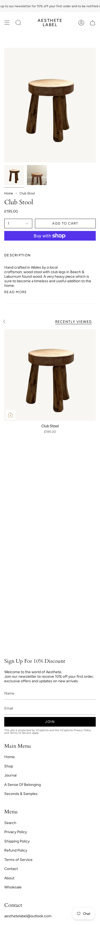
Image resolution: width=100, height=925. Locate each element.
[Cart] (92, 22)
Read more (15, 292)
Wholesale (13, 887)
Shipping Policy (17, 841)
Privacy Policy (82, 730)
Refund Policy (15, 850)
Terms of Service (20, 733)
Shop (8, 766)
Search (10, 823)
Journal (10, 775)
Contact (11, 869)
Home (8, 193)
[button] (18, 22)
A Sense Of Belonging (22, 784)
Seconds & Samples (21, 793)
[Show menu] (7, 22)
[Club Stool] (50, 375)
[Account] (81, 22)
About (9, 878)
